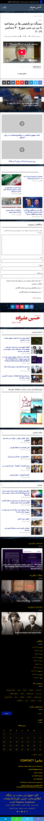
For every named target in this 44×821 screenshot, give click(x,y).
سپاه (16, 697)
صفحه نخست (34, 805)
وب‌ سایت (39, 273)
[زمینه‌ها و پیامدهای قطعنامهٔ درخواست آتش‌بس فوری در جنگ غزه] (36, 378)
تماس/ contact (13, 808)
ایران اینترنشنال (11, 690)
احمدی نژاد (38, 690)
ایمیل (40, 265)
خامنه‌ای (22, 697)
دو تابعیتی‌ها (22, 67)
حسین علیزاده (37, 697)
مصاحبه (35, 16)
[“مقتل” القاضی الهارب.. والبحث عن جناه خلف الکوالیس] (36, 441)
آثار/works (32, 808)
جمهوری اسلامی (14, 693)
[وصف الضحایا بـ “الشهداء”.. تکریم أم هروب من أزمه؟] (36, 468)
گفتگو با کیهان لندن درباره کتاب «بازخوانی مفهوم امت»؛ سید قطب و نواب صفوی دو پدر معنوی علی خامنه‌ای (16, 349)
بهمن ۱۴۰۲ (39, 678)
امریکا (24, 690)
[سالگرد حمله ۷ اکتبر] (36, 522)
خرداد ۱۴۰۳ (39, 667)
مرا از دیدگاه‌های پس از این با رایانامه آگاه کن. (28, 288)
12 (28, 742)
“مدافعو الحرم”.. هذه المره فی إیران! (19, 456)
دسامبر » (34, 754)
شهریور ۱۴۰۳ (38, 657)
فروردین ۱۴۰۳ (38, 674)
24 (40, 749)
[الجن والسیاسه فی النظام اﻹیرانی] (36, 450)
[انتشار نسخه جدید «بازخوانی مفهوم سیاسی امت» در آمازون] (36, 341)
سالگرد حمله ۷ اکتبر (31, 104)
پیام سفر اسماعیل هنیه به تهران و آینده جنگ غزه (25, 569)
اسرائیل (31, 690)
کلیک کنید (34, 775)
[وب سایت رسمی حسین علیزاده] (35, 7)
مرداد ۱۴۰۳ (39, 661)
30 (4, 749)
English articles (15, 805)
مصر (26, 700)
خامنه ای (29, 697)
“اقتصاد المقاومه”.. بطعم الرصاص (20, 475)
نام (41, 257)
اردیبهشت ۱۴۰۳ (38, 671)
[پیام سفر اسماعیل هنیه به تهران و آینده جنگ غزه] (36, 369)
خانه (39, 16)
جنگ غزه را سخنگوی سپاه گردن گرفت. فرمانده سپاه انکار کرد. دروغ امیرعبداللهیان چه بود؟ (33, 212)
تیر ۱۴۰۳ (40, 664)
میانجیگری (20, 700)
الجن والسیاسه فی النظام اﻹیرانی (20, 447)
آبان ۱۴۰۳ (39, 650)
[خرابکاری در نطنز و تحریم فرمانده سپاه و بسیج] (11, 202)
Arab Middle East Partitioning (30, 633)
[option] (22, 99)
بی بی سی (29, 67)
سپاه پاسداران (8, 697)
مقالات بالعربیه (25, 805)
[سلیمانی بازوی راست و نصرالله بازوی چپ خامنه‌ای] (36, 531)
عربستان (33, 700)
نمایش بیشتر (23, 73)
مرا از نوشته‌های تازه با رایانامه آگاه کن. (30, 292)
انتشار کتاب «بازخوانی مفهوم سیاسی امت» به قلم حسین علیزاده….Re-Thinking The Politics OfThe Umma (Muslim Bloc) (16, 359)
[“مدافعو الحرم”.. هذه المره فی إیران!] (36, 459)
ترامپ (22, 693)
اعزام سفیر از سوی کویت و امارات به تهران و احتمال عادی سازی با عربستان (12, 189)
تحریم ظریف (30, 693)
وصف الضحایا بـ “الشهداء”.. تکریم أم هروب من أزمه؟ (23, 601)
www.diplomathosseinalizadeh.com (27, 787)
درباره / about (23, 808)
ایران (19, 690)
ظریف (39, 700)
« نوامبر (40, 754)
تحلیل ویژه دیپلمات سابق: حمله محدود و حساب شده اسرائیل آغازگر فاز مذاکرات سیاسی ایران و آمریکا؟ (16, 493)
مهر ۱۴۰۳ (39, 654)
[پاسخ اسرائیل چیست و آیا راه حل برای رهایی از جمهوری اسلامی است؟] (36, 512)
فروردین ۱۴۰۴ (38, 647)
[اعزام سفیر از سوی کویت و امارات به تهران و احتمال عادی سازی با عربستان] (11, 179)
